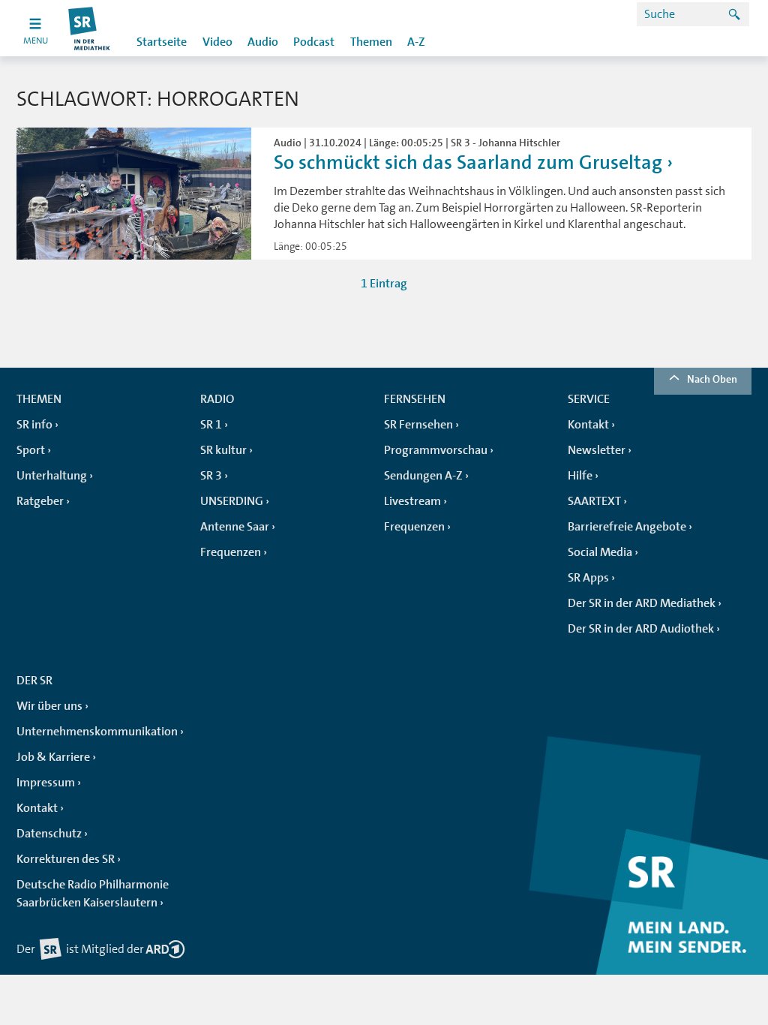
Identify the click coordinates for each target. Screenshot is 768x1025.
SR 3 (211, 475)
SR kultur (223, 450)
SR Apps (588, 577)
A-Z (416, 42)
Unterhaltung (51, 475)
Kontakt (588, 424)
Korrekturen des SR (65, 859)
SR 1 (211, 424)
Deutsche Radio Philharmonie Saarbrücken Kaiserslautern (92, 893)
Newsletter (597, 450)
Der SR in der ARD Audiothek (641, 628)
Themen (371, 42)
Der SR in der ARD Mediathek (642, 603)
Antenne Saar (234, 526)
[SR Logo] (90, 28)
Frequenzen (230, 552)
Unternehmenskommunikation (97, 731)
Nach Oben (712, 379)
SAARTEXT (594, 501)
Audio (263, 42)
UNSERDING (231, 501)
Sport (30, 450)
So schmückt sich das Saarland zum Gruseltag (468, 162)
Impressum (45, 782)
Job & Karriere (53, 757)
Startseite (161, 42)
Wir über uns (49, 706)
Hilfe (580, 475)
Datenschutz (49, 833)
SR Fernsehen (418, 424)
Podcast (313, 42)
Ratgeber (40, 501)
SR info (34, 424)
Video (217, 42)
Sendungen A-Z (423, 475)
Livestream (412, 501)
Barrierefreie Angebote (627, 526)
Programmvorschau (436, 450)
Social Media (600, 552)
